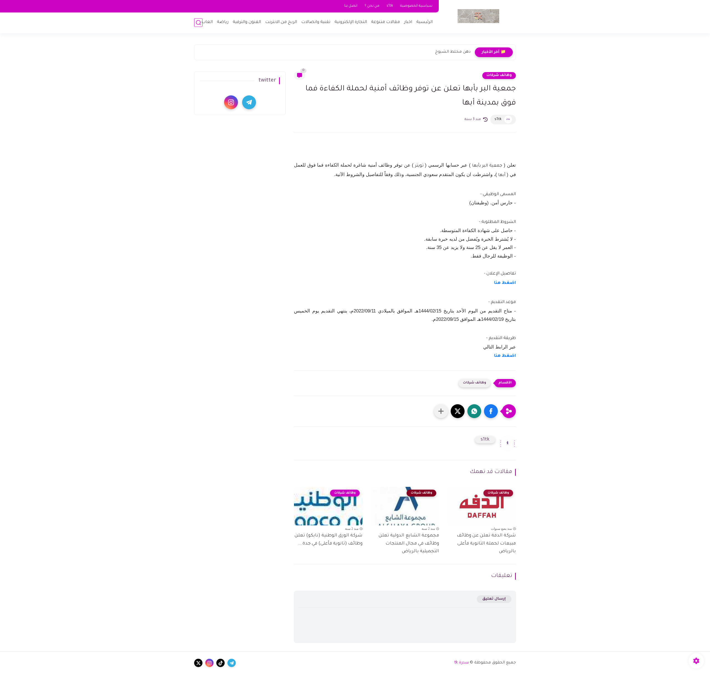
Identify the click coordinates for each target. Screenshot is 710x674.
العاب (207, 22)
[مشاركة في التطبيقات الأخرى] (441, 411)
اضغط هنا (505, 283)
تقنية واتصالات (315, 22)
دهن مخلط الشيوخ (453, 52)
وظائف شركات (499, 75)
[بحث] (198, 22)
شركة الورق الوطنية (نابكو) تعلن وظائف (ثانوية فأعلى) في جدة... (328, 539)
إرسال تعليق (494, 599)
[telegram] (249, 102)
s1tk (390, 6)
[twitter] (198, 663)
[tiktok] (220, 663)
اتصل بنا (350, 6)
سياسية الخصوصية (416, 6)
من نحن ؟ (372, 6)
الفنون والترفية (247, 22)
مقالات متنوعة (385, 22)
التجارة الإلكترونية (350, 22)
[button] (491, 411)
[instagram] (231, 102)
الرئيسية (424, 22)
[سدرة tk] (478, 16)
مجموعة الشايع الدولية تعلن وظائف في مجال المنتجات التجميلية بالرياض (409, 543)
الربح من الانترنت (281, 22)
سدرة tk (461, 663)
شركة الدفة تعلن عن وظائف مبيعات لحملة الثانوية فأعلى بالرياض (486, 543)
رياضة (223, 22)
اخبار (408, 22)
